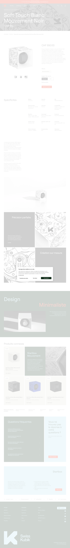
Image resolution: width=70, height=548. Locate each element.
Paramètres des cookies (24, 278)
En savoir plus (21, 275)
